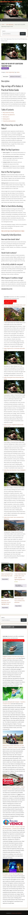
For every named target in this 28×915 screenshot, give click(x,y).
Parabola (14, 913)
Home (3, 24)
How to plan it (6, 116)
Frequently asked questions (9, 121)
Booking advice (6, 119)
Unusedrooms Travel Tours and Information (11, 1)
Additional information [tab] (15, 76)
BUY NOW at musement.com (19, 585)
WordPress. (19, 913)
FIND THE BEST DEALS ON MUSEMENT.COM (10, 302)
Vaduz (18, 72)
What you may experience (9, 114)
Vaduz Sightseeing (9, 24)
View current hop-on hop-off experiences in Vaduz (12, 231)
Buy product (5, 68)
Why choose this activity (8, 112)
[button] (24, 45)
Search (3, 31)
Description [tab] (5, 76)
